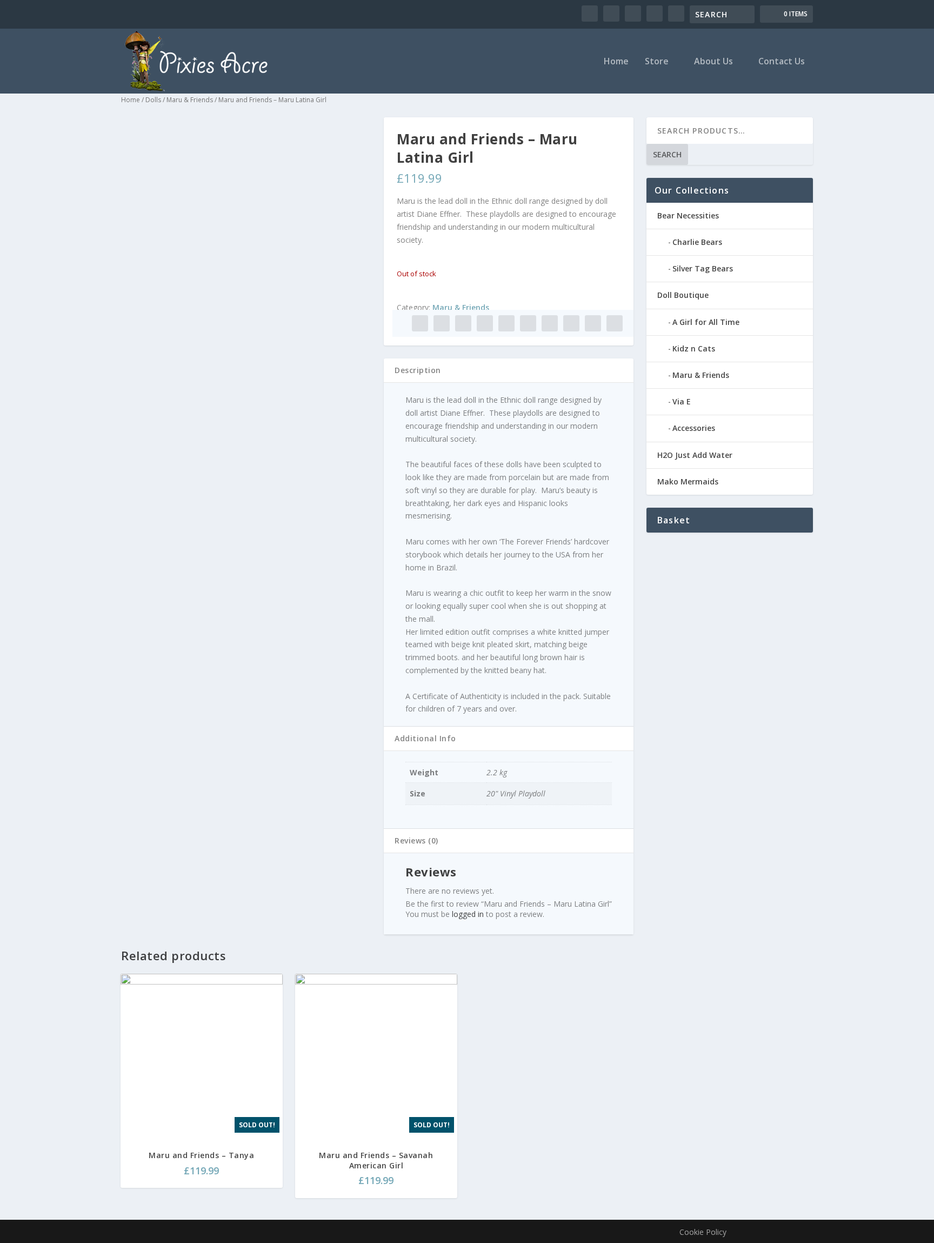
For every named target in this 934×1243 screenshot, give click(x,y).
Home (616, 62)
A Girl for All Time (705, 322)
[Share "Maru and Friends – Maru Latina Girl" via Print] (614, 323)
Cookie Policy (702, 1232)
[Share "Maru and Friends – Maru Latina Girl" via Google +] (463, 323)
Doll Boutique (683, 295)
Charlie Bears (697, 242)
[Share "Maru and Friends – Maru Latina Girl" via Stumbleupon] (571, 323)
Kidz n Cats (693, 348)
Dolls (153, 99)
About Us (713, 62)
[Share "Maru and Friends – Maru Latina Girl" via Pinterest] (506, 323)
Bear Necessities (688, 215)
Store (657, 62)
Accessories (693, 428)
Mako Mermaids (687, 481)
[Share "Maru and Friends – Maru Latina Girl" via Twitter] (441, 323)
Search (667, 154)
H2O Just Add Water (694, 455)
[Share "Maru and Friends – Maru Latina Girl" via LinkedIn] (528, 323)
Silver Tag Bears (702, 268)
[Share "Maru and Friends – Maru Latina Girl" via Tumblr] (485, 323)
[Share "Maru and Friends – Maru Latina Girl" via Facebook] (420, 323)
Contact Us (781, 62)
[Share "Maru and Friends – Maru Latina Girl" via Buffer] (550, 323)
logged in (468, 914)
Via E (681, 401)
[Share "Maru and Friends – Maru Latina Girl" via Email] (593, 323)
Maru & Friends (189, 99)
